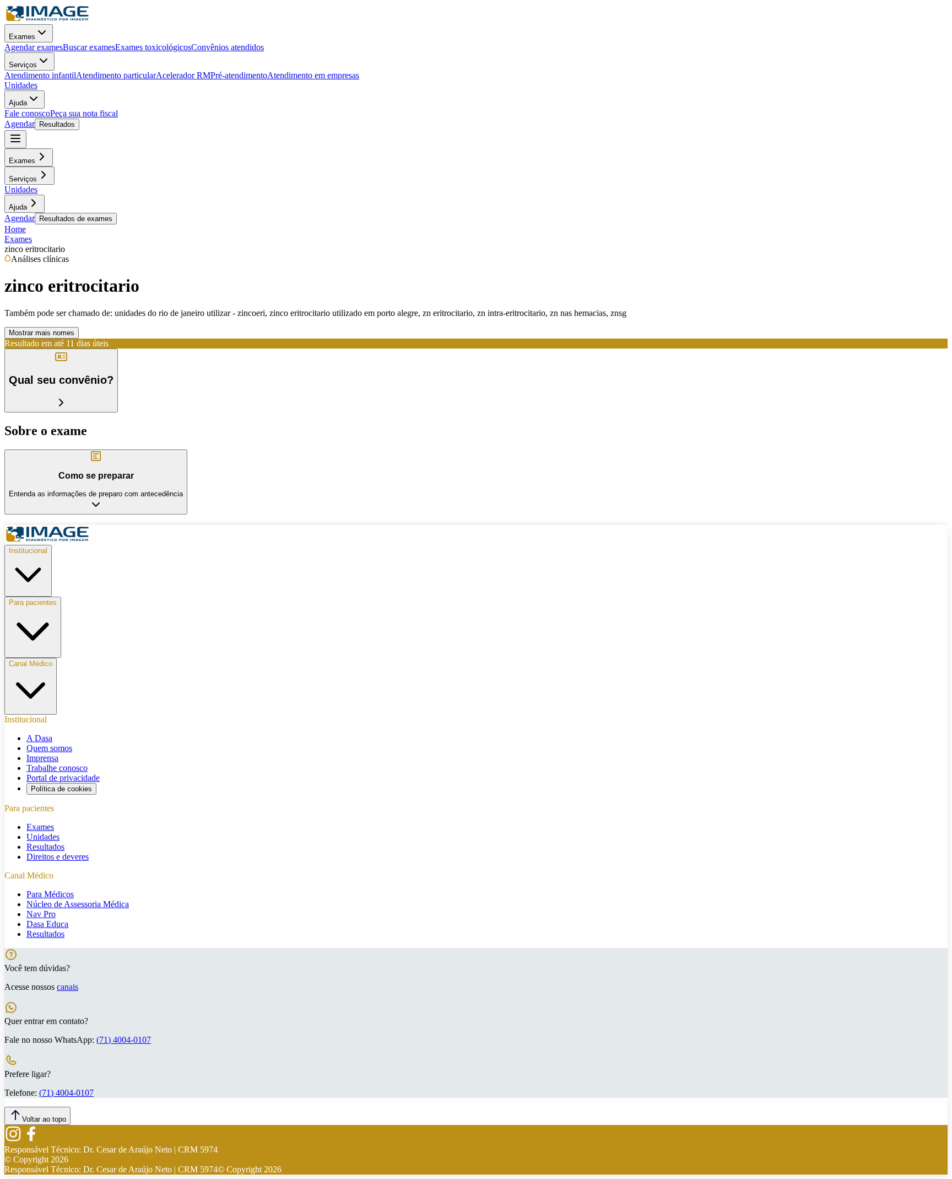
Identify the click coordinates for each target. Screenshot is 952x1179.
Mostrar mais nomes (41, 333)
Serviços (23, 65)
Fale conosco (27, 113)
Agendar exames (33, 47)
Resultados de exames (75, 219)
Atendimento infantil (40, 75)
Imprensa (42, 758)
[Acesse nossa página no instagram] (13, 1139)
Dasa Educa (47, 924)
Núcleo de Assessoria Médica (77, 904)
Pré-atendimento (238, 75)
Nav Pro (41, 914)
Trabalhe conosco (57, 768)
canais (67, 987)
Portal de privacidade (63, 778)
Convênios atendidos (227, 47)
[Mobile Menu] (15, 139)
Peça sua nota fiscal (84, 113)
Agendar (19, 123)
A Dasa (39, 738)
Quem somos (49, 748)
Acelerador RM (183, 75)
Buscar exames (89, 47)
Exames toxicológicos (153, 47)
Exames (22, 37)
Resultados (57, 124)
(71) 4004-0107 (123, 1039)
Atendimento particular (116, 75)
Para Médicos (50, 894)
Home (15, 229)
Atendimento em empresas (313, 75)
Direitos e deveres (57, 856)
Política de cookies (61, 789)
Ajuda (18, 103)
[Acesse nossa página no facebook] (31, 1139)
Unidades (20, 85)
